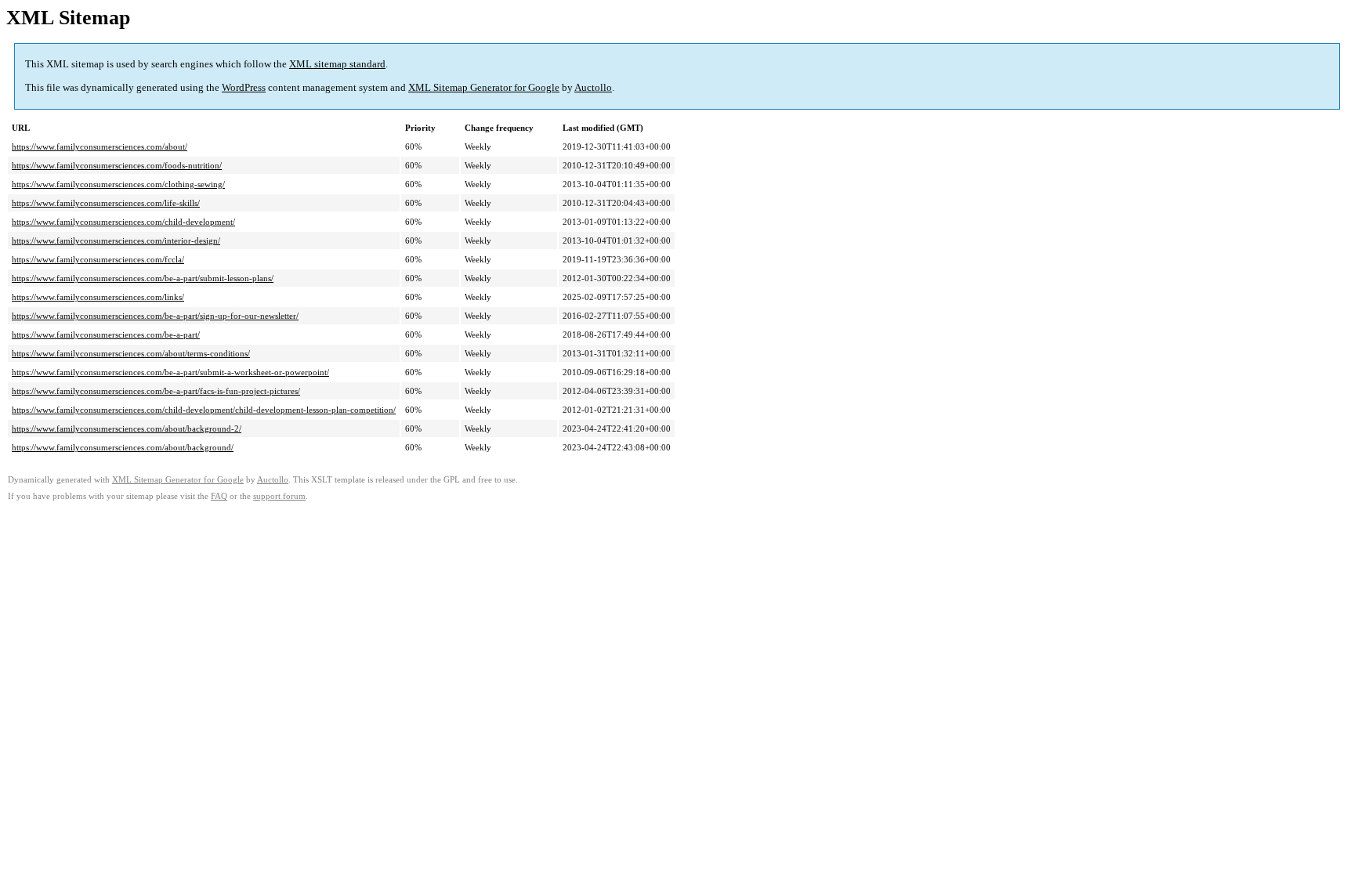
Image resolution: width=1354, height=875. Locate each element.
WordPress (244, 87)
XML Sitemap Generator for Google (483, 87)
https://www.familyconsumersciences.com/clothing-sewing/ (118, 184)
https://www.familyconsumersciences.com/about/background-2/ (126, 428)
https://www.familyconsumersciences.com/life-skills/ (106, 203)
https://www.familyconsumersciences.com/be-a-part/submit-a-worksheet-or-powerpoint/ (170, 372)
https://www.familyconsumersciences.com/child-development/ (123, 221)
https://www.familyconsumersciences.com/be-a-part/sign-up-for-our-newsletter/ (155, 315)
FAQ (219, 496)
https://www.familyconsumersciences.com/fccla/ (98, 259)
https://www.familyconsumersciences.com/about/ (99, 146)
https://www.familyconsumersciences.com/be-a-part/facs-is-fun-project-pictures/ (156, 391)
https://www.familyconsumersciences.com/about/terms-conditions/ (131, 353)
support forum (279, 496)
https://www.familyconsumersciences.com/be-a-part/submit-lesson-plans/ (142, 278)
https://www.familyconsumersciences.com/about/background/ (123, 447)
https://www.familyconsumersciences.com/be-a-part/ (106, 334)
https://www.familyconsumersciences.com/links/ (98, 297)
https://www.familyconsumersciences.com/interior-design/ (116, 240)
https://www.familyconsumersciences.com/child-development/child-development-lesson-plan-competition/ (204, 409)
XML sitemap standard (337, 64)
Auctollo (593, 87)
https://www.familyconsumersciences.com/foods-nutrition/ (117, 165)
